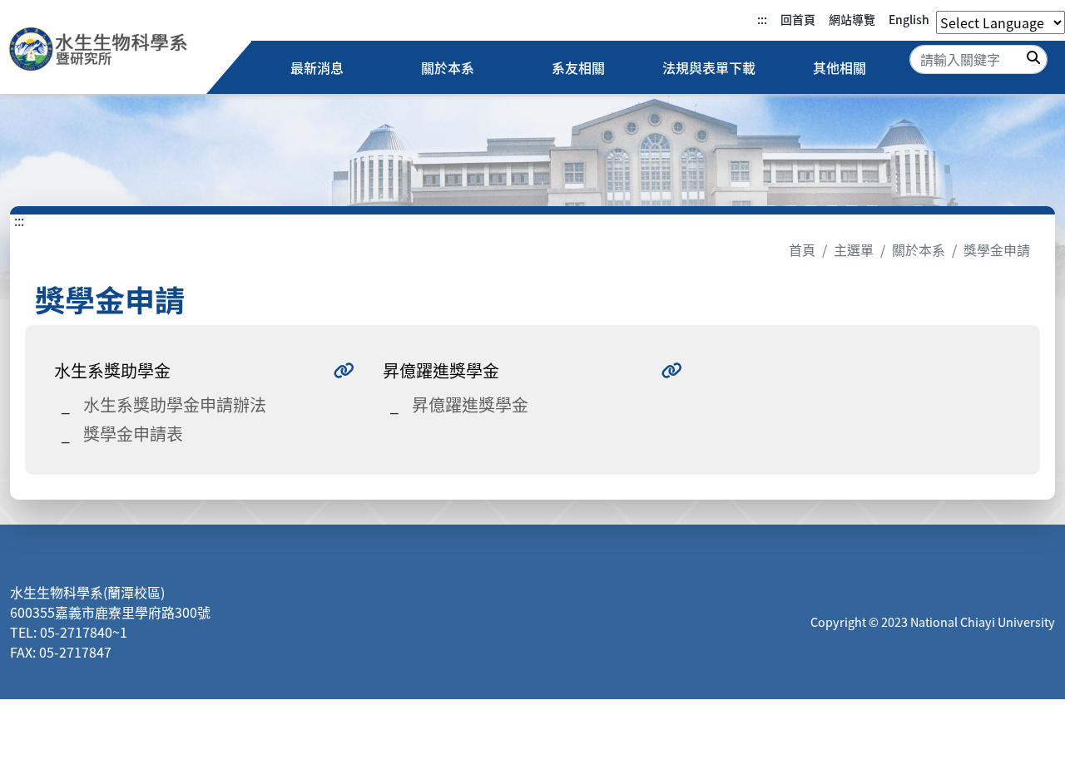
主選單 (854, 249)
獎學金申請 (996, 249)
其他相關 (839, 67)
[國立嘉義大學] (98, 52)
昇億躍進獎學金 (470, 404)
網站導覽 (852, 19)
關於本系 (447, 67)
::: (762, 19)
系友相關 (578, 67)
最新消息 (317, 67)
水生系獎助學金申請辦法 (174, 404)
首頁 (802, 249)
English (909, 19)
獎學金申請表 (133, 434)
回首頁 (797, 19)
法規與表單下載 (708, 67)
